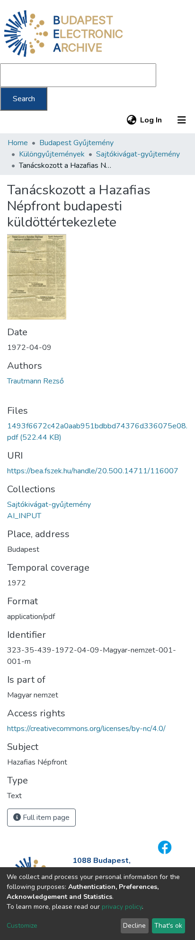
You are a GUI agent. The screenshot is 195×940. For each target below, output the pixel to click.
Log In (151, 120)
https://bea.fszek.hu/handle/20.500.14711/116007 (92, 471)
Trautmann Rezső (35, 381)
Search (24, 99)
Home (18, 143)
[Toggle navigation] (181, 120)
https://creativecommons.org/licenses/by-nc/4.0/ (86, 728)
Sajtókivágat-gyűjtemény (138, 154)
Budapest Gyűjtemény (76, 143)
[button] (131, 120)
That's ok (168, 925)
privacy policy (122, 906)
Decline (134, 925)
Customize (22, 925)
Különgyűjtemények (52, 154)
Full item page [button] (45, 817)
